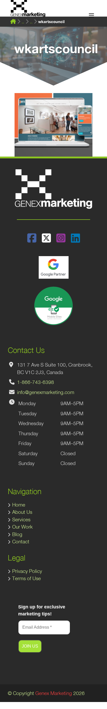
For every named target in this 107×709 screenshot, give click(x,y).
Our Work (22, 527)
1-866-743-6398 (35, 382)
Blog (17, 534)
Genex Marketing (53, 693)
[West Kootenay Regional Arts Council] (31, 21)
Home (18, 505)
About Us (22, 512)
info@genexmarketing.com (45, 392)
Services (21, 519)
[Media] (23, 21)
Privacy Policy (27, 571)
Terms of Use (26, 578)
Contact (20, 541)
